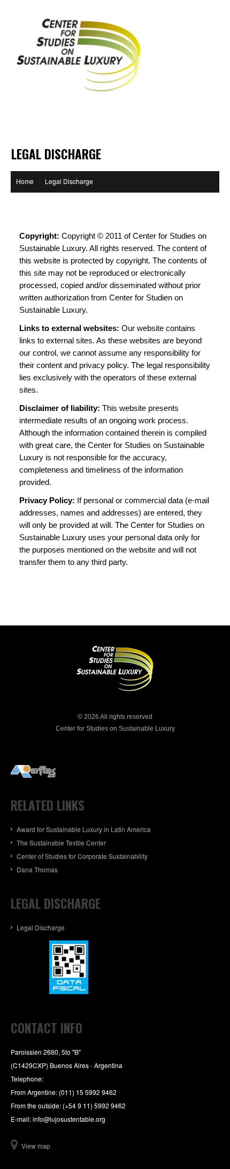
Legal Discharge (41, 927)
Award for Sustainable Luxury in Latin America (84, 829)
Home (25, 181)
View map (35, 1145)
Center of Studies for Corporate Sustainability (82, 856)
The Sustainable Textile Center (61, 842)
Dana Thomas (37, 869)
